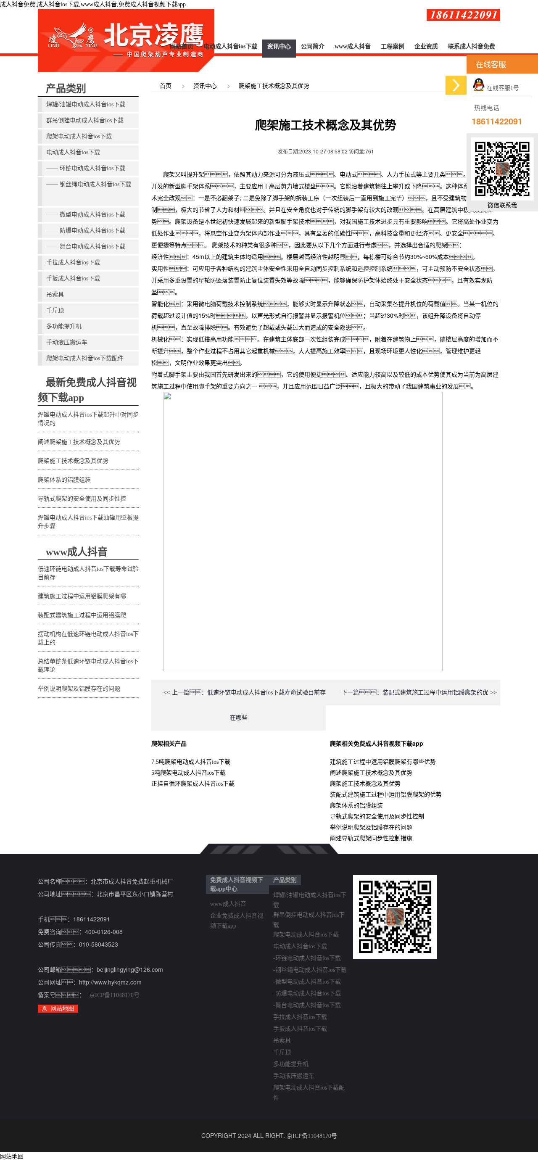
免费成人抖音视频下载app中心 (236, 884)
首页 (165, 86)
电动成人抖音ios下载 (230, 46)
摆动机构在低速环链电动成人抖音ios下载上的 (88, 638)
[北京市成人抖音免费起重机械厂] (126, 40)
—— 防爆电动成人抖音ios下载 (85, 230)
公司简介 (312, 46)
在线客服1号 (502, 88)
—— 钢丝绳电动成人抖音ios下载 (88, 184)
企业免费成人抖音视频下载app (236, 917)
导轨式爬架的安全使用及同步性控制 (377, 816)
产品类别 (66, 88)
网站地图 (62, 1008)
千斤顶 (55, 310)
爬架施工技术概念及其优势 (73, 461)
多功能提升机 (64, 326)
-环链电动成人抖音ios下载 (307, 958)
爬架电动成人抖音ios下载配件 (85, 358)
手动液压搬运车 (66, 342)
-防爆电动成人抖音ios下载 (307, 993)
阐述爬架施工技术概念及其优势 (79, 442)
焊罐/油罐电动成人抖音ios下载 (85, 104)
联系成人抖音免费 (471, 46)
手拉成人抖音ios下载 (73, 262)
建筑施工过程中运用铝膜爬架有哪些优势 (383, 762)
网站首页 (181, 46)
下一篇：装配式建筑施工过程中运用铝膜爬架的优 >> (419, 692)
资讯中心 (279, 46)
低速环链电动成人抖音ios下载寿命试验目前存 (88, 573)
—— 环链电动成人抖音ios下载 (85, 168)
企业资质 (426, 46)
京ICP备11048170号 (114, 995)
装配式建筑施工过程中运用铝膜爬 (82, 615)
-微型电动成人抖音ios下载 (307, 982)
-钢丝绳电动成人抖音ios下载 (310, 970)
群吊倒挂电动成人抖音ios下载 (85, 120)
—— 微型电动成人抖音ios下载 (85, 214)
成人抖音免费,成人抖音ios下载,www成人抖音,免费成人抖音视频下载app (93, 4)
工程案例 (392, 46)
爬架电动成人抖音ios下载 (79, 136)
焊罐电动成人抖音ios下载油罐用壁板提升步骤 (88, 522)
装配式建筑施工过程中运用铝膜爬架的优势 (386, 795)
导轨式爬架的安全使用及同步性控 (82, 499)
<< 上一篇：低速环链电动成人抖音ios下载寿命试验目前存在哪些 (245, 705)
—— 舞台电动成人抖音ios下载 (85, 246)
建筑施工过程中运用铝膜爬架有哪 (82, 596)
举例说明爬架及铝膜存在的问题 (79, 689)
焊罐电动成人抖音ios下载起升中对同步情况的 (88, 419)
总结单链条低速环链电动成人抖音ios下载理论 (88, 665)
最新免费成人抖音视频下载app (87, 390)
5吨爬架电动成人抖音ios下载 (188, 773)
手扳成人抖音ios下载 (73, 278)
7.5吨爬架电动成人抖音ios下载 (190, 762)
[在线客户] (456, 85)
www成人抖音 (353, 46)
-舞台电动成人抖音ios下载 (307, 1005)
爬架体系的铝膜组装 (64, 480)
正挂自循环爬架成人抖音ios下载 (193, 784)
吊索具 (55, 294)
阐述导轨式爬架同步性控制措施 (371, 838)
